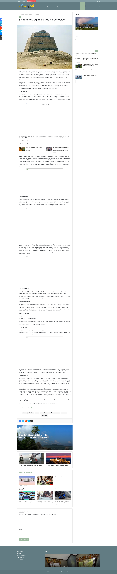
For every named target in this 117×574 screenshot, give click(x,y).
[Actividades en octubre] (79, 71)
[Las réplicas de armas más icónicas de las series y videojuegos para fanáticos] (45, 480)
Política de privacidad (21, 557)
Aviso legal (19, 553)
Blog (83, 6)
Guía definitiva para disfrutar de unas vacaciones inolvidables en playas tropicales (33, 437)
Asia (59, 6)
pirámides (44, 415)
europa (57, 412)
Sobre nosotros (20, 559)
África (63, 6)
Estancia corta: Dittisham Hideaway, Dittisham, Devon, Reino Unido (63, 566)
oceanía (64, 412)
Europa (46, 6)
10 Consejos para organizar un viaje (90, 75)
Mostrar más (87, 81)
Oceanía (68, 6)
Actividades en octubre (88, 69)
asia (37, 412)
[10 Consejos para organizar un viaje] (79, 77)
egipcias (51, 412)
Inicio (20, 14)
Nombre (20, 529)
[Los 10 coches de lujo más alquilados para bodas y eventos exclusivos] (27, 495)
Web (46, 533)
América (53, 6)
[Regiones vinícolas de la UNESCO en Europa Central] (79, 60)
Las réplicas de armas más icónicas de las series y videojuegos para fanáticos (44, 487)
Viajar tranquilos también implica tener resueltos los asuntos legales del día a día (45, 502)
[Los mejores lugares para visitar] (26, 6)
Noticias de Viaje (76, 6)
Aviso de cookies (20, 551)
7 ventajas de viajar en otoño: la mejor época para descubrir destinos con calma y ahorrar (35, 149)
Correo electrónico (23, 533)
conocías (43, 412)
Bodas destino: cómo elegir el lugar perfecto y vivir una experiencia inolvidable (62, 487)
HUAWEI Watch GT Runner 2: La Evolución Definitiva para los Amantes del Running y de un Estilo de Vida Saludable (26, 487)
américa (31, 412)
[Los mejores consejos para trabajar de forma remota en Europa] (79, 66)
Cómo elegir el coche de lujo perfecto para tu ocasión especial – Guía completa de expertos (62, 502)
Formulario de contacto (21, 555)
